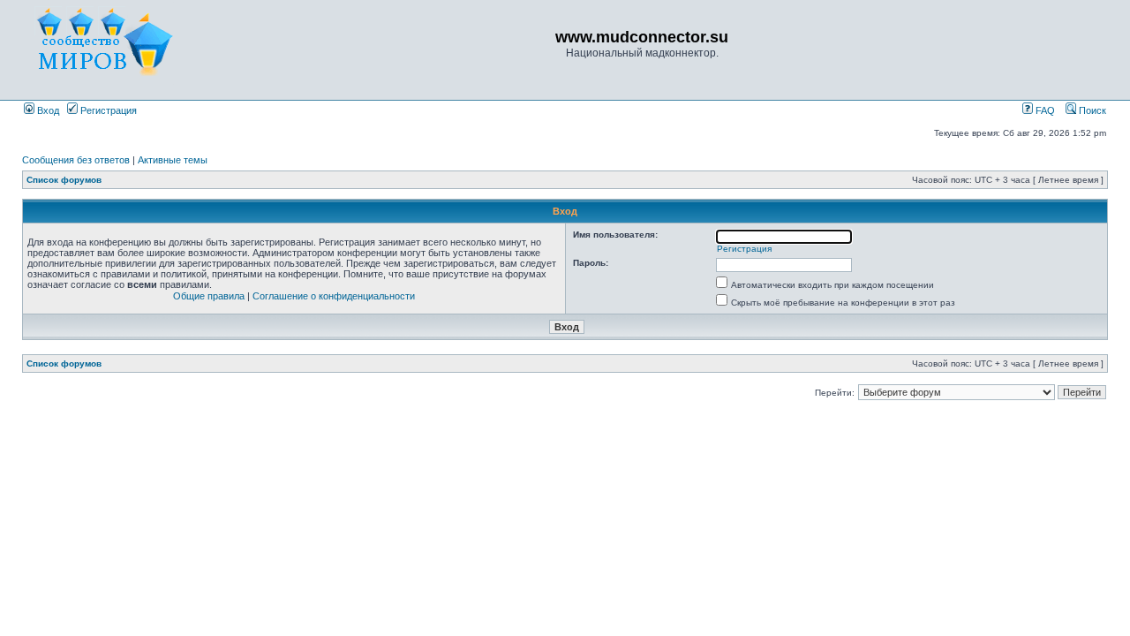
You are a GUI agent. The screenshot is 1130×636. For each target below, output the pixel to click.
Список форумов (64, 180)
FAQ (1044, 110)
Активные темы (172, 160)
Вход (46, 110)
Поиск (1091, 110)
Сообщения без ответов (76, 160)
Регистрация (107, 110)
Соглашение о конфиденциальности (333, 296)
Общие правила (209, 296)
